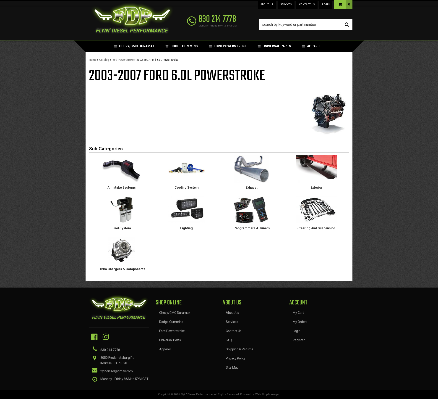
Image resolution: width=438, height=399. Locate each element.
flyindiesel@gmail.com (116, 371)
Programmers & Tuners (252, 228)
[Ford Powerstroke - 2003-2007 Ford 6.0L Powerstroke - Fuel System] (121, 211)
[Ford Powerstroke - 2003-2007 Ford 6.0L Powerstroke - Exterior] (316, 170)
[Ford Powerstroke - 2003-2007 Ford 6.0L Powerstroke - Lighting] (186, 211)
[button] (306, 24)
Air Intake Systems (121, 187)
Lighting (186, 228)
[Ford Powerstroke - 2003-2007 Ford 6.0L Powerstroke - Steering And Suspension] (316, 211)
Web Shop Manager (267, 394)
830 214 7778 (110, 350)
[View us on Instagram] (106, 337)
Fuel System (121, 228)
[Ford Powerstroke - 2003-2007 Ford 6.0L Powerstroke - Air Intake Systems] (121, 170)
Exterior (316, 187)
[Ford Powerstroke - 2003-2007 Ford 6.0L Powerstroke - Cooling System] (186, 170)
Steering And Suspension (316, 228)
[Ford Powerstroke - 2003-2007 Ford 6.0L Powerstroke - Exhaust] (251, 170)
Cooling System (187, 187)
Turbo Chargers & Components (121, 269)
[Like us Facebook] (94, 337)
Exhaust (252, 187)
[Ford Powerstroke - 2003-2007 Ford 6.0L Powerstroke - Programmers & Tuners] (251, 211)
